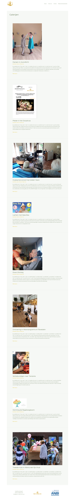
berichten (14, 64)
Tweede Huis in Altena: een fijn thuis (26, 467)
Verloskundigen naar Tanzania (24, 376)
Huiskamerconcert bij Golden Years (26, 180)
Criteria (55, 3)
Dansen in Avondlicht (21, 62)
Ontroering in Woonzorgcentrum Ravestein (29, 329)
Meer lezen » (15, 73)
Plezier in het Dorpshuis (22, 121)
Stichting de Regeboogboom (24, 410)
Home (45, 3)
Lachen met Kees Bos (21, 215)
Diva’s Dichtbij (18, 272)
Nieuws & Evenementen (62, 3)
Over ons (50, 3)
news (18, 181)
